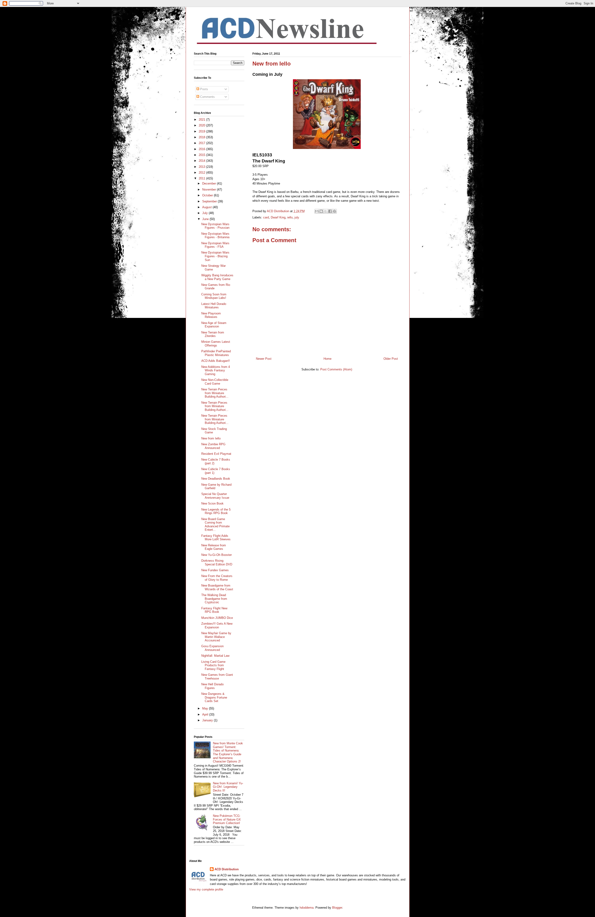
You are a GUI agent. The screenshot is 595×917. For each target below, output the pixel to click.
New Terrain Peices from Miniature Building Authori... (214, 393)
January (208, 720)
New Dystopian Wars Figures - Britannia (215, 235)
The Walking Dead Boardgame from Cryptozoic (214, 598)
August (207, 207)
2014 (202, 160)
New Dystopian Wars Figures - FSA (215, 245)
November (209, 189)
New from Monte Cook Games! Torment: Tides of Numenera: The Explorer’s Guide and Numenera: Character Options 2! (228, 752)
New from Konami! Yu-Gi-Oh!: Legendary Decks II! (228, 787)
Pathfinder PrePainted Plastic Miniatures (216, 353)
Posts (203, 89)
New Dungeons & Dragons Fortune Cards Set (214, 697)
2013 (202, 166)
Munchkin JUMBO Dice (217, 618)
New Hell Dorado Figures (212, 686)
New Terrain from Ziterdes (212, 334)
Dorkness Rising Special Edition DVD (216, 562)
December (209, 183)
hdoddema (307, 907)
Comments (207, 97)
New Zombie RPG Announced (213, 446)
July (205, 213)
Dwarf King (278, 217)
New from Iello (211, 438)
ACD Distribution (227, 869)
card (266, 217)
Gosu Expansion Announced (212, 648)
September (210, 201)
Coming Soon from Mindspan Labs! (213, 296)
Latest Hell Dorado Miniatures (213, 305)
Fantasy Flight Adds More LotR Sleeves (216, 537)
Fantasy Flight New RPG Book (214, 610)
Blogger (337, 907)
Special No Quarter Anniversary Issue (215, 495)
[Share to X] (325, 211)
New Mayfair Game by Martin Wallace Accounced (216, 636)
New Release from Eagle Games (213, 547)
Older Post (390, 358)
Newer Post (263, 358)
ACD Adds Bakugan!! (215, 361)
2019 (202, 131)
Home (327, 358)
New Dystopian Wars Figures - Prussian (215, 226)
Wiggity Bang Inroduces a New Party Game (217, 277)
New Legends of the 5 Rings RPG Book (216, 511)
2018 (202, 137)
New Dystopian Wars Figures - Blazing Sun (215, 256)
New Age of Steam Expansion (213, 324)
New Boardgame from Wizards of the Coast (217, 587)
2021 (202, 119)
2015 (202, 155)
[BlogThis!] (321, 211)
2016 (202, 149)
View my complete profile (206, 889)
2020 (202, 125)
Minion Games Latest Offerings (215, 343)
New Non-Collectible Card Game (214, 381)
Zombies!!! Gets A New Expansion (216, 625)
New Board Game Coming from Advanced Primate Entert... (215, 524)
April (205, 714)
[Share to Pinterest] (334, 211)
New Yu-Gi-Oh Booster (216, 555)
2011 (202, 178)
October (208, 195)
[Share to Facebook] (330, 211)
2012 (202, 172)
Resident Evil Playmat (216, 453)
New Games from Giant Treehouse (217, 676)
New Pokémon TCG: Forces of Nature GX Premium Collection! (227, 819)
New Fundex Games (215, 570)
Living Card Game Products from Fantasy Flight (213, 665)
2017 (202, 143)
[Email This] (316, 211)
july (296, 217)
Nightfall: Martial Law (215, 655)
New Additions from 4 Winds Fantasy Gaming (215, 370)
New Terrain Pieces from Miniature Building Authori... (214, 406)
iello (290, 217)
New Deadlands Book (215, 478)
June (206, 219)
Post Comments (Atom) (336, 369)
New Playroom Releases (211, 315)
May (205, 708)
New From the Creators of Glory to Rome (216, 577)
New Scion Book (212, 503)
